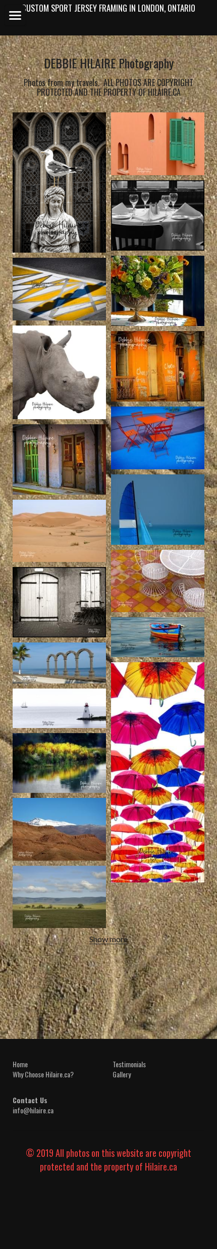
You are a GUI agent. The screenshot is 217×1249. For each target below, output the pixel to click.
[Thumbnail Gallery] (59, 182)
